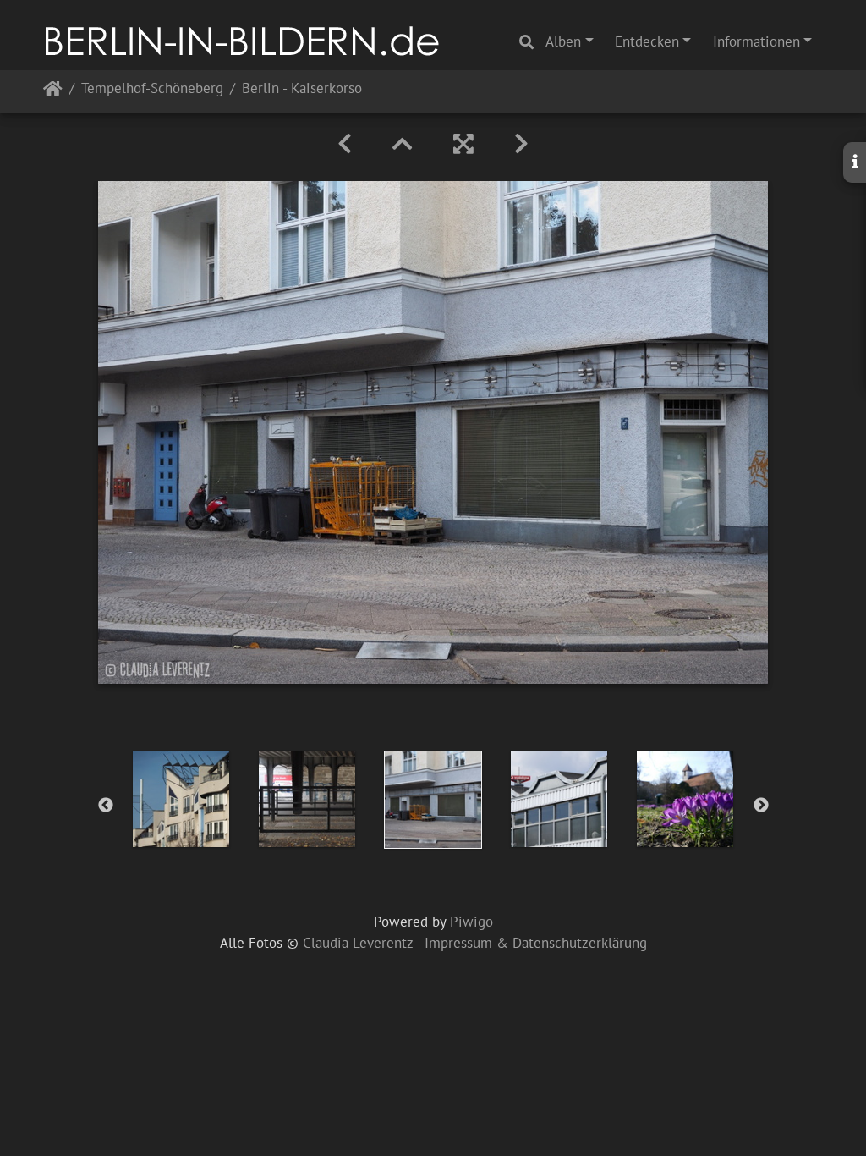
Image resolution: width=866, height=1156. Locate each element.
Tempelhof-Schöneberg (152, 89)
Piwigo (471, 921)
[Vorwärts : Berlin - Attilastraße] (521, 144)
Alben (563, 41)
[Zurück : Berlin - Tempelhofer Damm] (344, 144)
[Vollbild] (463, 144)
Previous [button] (105, 805)
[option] (181, 799)
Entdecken (647, 41)
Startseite (53, 91)
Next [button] (761, 805)
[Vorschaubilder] (402, 144)
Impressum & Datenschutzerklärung (536, 942)
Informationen (756, 41)
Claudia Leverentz (358, 942)
